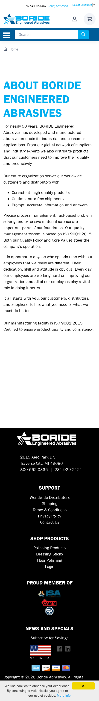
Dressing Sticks (49, 554)
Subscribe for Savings (49, 638)
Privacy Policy (49, 516)
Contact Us (49, 522)
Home (13, 49)
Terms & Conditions (50, 510)
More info (64, 695)
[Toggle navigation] (6, 35)
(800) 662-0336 (58, 6)
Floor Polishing (49, 560)
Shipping (49, 503)
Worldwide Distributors (50, 497)
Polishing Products (49, 548)
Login (49, 566)
